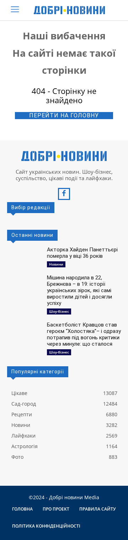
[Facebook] (64, 194)
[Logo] (69, 10)
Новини (56, 264)
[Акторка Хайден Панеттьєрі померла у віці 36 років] (24, 256)
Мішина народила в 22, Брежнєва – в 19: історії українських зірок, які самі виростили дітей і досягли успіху (79, 290)
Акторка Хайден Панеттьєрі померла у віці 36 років (82, 252)
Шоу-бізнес (59, 311)
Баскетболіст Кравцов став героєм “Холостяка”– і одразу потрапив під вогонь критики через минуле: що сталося (84, 334)
